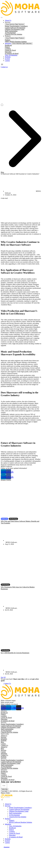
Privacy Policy (5, 793)
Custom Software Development (15, 28)
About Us (4, 735)
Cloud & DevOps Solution (13, 34)
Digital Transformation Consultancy (16, 26)
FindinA (7, 40)
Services (3, 737)
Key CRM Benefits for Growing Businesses (15, 653)
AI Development (10, 33)
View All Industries (15, 826)
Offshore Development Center (14, 29)
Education (8, 52)
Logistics (8, 48)
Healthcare (8, 45)
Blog (2, 172)
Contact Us (4, 745)
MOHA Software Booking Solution (20, 822)
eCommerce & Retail (11, 53)
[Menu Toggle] (1, 17)
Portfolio (3, 740)
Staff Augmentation (11, 31)
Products (7, 818)
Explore (7, 841)
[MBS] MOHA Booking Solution (16, 41)
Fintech (7, 47)
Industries (4, 739)
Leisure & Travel (10, 50)
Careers (3, 744)
